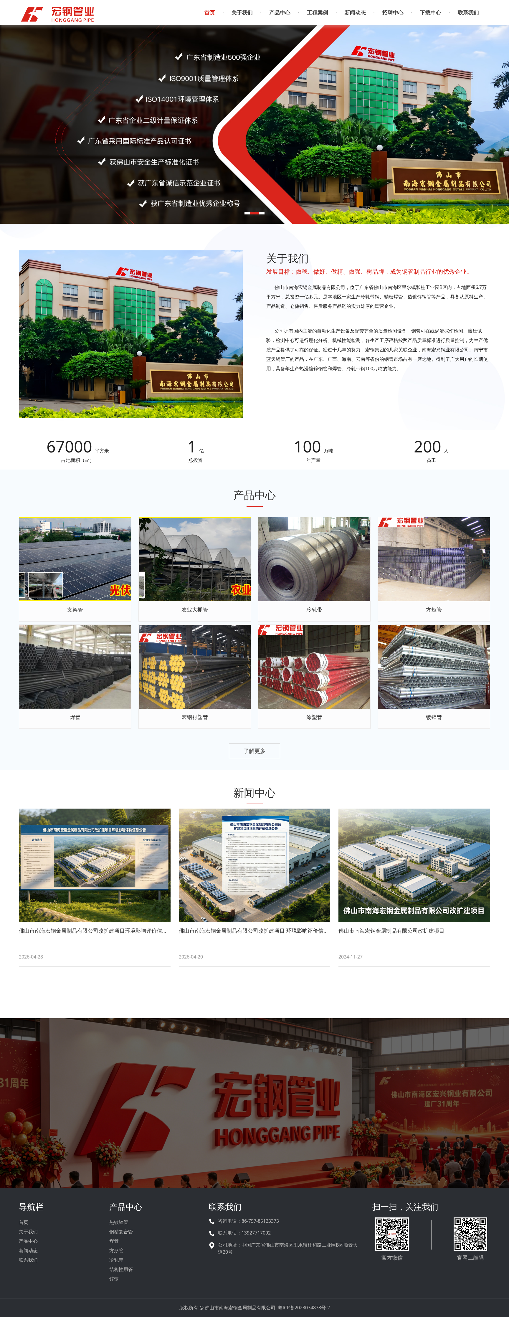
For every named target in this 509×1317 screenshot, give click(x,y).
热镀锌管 (118, 1222)
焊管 (75, 717)
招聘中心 (393, 12)
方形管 (116, 1250)
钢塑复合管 (121, 1231)
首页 (209, 12)
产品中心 (279, 12)
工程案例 (317, 12)
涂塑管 (314, 717)
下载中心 (430, 12)
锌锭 (114, 1278)
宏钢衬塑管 (194, 717)
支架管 (75, 609)
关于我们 (242, 12)
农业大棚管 (194, 609)
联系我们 (468, 12)
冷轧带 (314, 609)
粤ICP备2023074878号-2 (304, 1307)
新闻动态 (355, 12)
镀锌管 (434, 717)
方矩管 (434, 609)
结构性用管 (121, 1269)
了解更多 (254, 1127)
